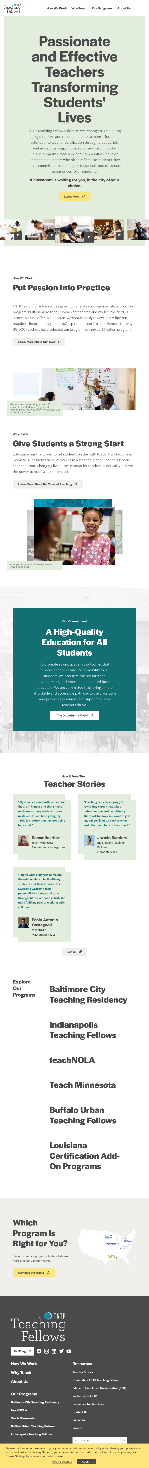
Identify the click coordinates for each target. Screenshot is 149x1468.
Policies (77, 1428)
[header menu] (142, 8)
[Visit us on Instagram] (46, 1351)
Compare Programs (31, 1272)
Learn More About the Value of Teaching (45, 484)
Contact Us (80, 1412)
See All (71, 952)
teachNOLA (72, 1059)
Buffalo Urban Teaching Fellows (82, 1115)
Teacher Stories (83, 1372)
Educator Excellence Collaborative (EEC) (99, 1388)
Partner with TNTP (85, 1396)
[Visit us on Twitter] (61, 1351)
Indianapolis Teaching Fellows (82, 1029)
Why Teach (79, 8)
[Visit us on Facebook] (39, 1351)
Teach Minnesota (82, 1084)
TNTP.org (20, 1351)
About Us (124, 8)
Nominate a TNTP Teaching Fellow (95, 1380)
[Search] (124, 1440)
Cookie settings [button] (62, 1461)
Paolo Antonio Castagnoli (45, 922)
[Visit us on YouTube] (69, 1351)
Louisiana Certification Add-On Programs (84, 1155)
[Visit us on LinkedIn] (54, 1351)
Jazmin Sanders (112, 837)
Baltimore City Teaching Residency (88, 994)
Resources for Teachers (88, 1404)
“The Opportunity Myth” (72, 715)
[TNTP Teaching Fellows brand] (12, 8)
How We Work (57, 8)
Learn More (72, 196)
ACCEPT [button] (87, 1461)
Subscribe (79, 1420)
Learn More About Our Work (37, 342)
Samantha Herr (46, 837)
